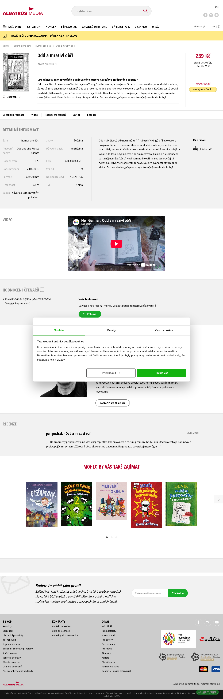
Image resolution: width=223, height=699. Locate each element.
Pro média (107, 648)
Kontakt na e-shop (61, 626)
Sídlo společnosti (61, 630)
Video (34, 115)
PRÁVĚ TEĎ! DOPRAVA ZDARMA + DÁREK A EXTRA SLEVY (43, 35)
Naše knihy (14, 26)
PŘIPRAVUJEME (69, 26)
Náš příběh (107, 626)
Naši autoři (8, 630)
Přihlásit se (177, 593)
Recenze (92, 115)
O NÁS (155, 26)
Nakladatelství (109, 630)
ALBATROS (76, 176)
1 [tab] (107, 537)
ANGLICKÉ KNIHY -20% (94, 26)
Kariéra (105, 657)
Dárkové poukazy (12, 657)
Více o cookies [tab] (164, 330)
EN (217, 7)
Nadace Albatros (110, 666)
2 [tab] (112, 537)
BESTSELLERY (33, 26)
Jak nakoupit (9, 639)
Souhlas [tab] (59, 330)
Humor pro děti (43, 45)
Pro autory (107, 639)
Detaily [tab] (111, 330)
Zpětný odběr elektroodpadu (18, 670)
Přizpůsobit (109, 372)
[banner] (23, 8)
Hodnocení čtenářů (55, 115)
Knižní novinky (10, 653)
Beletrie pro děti (22, 45)
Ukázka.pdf (203, 149)
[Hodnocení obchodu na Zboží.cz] (208, 637)
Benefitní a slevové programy (18, 648)
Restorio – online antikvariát (116, 670)
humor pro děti (30, 140)
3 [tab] (116, 537)
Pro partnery (108, 644)
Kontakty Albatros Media (65, 635)
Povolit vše (161, 372)
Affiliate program (11, 662)
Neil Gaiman (46, 64)
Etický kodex (108, 662)
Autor (76, 115)
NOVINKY (51, 26)
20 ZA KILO (141, 26)
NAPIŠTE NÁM (209, 692)
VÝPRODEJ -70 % (121, 26)
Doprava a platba (11, 644)
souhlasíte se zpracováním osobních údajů (89, 601)
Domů (6, 45)
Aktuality (7, 626)
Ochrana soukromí (12, 666)
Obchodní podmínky (13, 635)
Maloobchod (108, 635)
